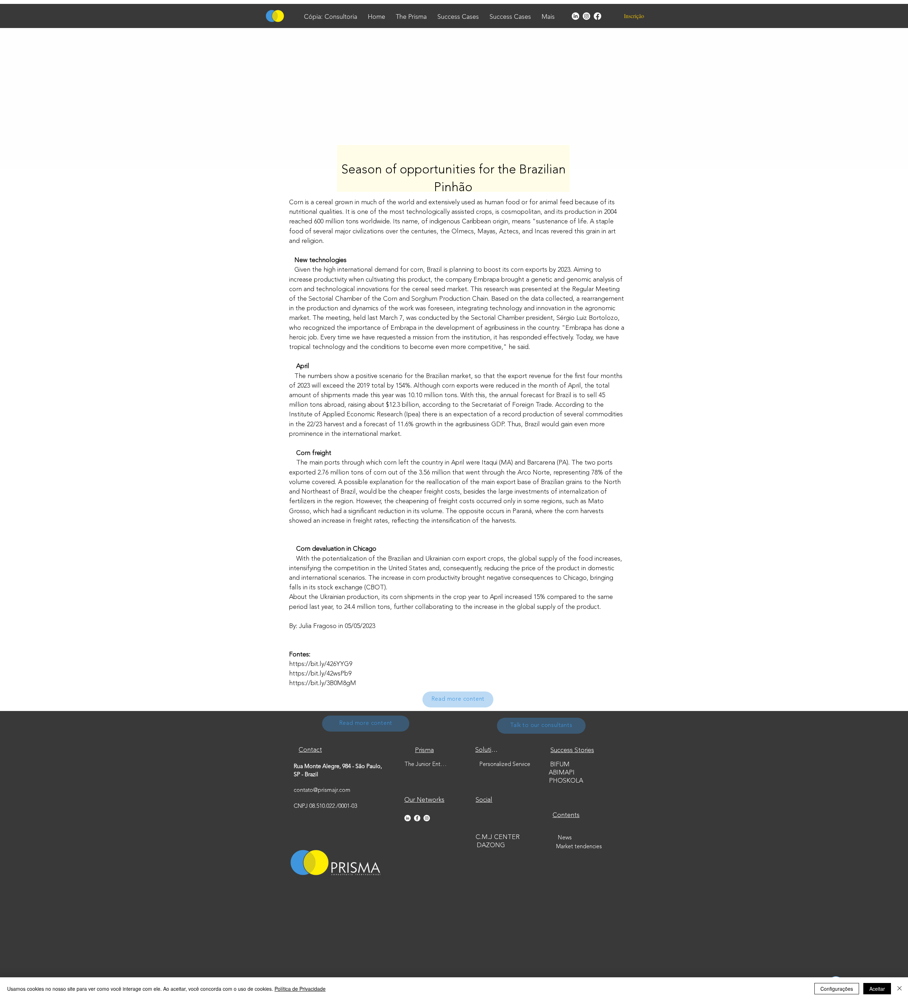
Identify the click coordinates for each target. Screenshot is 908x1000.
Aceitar (877, 988)
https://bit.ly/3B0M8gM (322, 683)
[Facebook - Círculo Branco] (417, 818)
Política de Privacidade (300, 988)
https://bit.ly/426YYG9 (320, 664)
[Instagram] (586, 16)
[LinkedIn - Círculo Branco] (407, 818)
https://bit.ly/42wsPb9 (320, 674)
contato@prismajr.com (322, 790)
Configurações (836, 988)
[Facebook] (597, 16)
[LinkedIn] (575, 16)
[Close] (899, 988)
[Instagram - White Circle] (426, 818)
